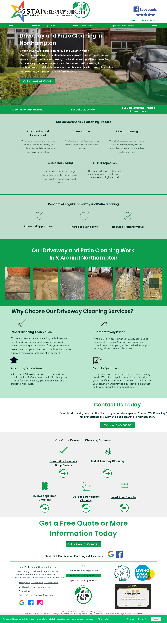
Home (84, 566)
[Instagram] (40, 602)
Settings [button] (130, 619)
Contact (83, 585)
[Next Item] (154, 283)
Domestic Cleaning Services (83, 575)
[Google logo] (22, 602)
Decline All (142, 619)
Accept (156, 619)
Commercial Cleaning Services (83, 570)
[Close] (163, 619)
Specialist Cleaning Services (83, 580)
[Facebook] (119, 554)
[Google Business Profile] (111, 554)
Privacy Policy (103, 619)
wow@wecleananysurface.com (28, 577)
